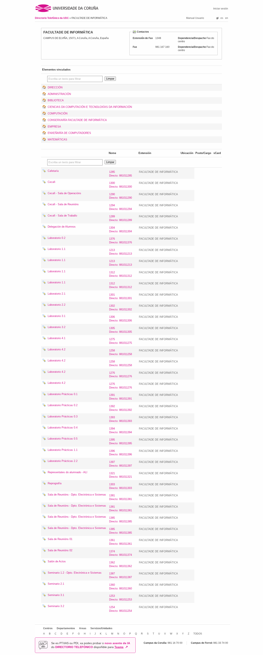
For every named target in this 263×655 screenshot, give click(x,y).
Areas (82, 628)
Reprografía (54, 483)
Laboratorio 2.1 (56, 293)
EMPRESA (54, 126)
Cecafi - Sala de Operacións (64, 193)
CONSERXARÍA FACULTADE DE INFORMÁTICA (77, 120)
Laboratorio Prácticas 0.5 (62, 438)
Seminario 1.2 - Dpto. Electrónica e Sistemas (75, 572)
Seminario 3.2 (56, 606)
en (226, 18)
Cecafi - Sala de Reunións (63, 204)
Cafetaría (53, 170)
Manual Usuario (195, 18)
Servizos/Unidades (101, 628)
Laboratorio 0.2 (56, 237)
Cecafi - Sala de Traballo (62, 215)
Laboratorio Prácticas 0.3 (62, 416)
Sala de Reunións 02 (60, 550)
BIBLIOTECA (56, 100)
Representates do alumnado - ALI (67, 472)
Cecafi (51, 181)
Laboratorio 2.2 (56, 304)
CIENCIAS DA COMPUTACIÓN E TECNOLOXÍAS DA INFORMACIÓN (90, 106)
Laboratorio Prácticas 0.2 (62, 405)
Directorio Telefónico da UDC (52, 18)
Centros (48, 628)
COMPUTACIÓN (57, 113)
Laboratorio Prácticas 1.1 (62, 449)
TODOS (197, 633)
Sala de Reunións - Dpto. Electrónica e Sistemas (77, 494)
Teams (118, 647)
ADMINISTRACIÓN (59, 94)
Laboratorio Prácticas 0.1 (62, 394)
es (221, 18)
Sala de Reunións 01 (60, 539)
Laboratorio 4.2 (56, 349)
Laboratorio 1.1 (56, 249)
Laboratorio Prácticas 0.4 (62, 427)
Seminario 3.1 (56, 595)
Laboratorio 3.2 (56, 327)
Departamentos (66, 628)
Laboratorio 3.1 (56, 316)
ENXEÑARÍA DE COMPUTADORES (69, 132)
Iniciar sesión (220, 8)
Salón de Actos (57, 561)
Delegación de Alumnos (62, 226)
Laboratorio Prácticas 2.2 (62, 460)
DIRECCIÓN (55, 87)
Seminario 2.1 (56, 583)
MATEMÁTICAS (57, 139)
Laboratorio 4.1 (56, 338)
